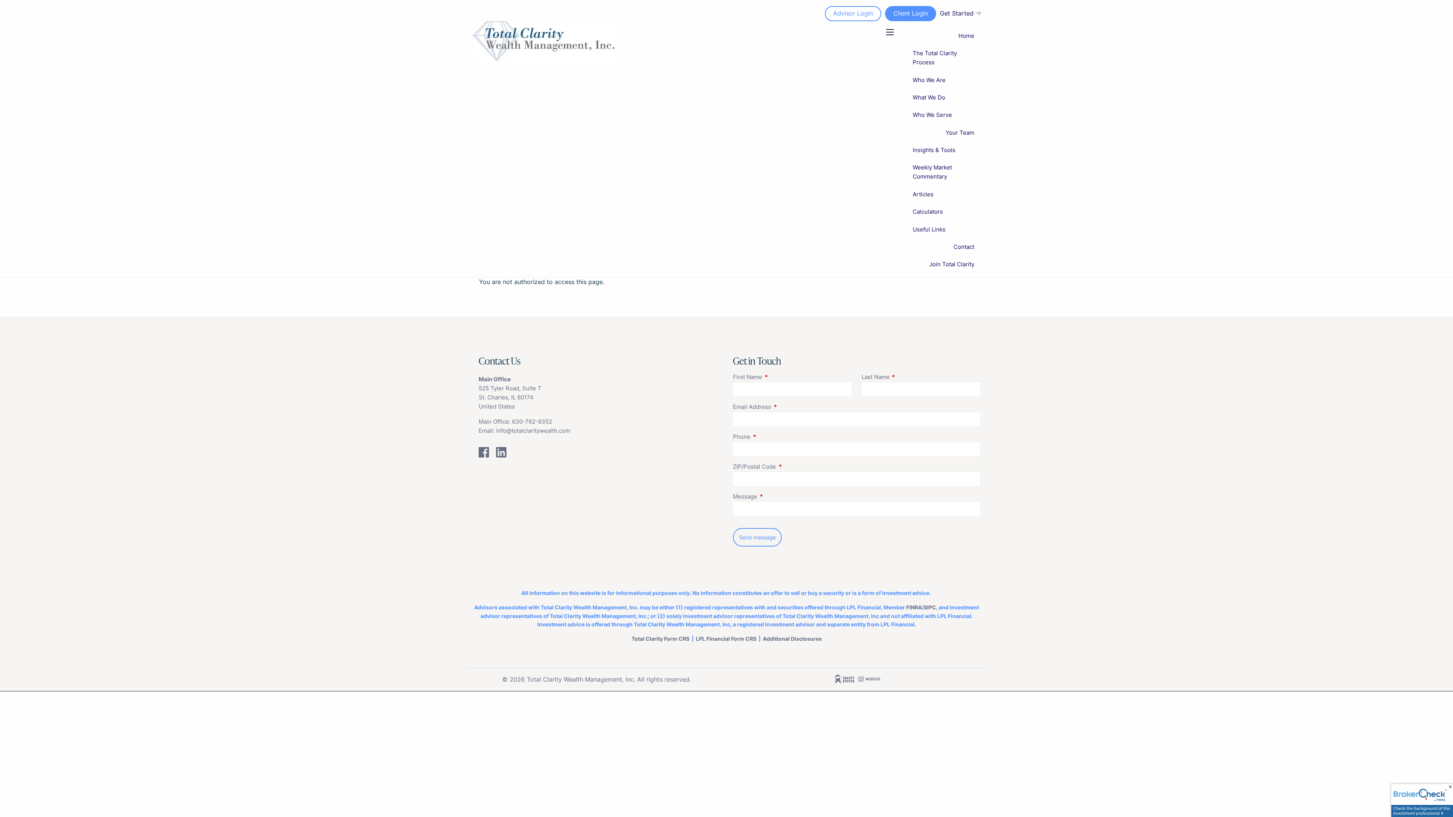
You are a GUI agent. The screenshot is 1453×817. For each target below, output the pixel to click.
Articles (923, 194)
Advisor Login (853, 13)
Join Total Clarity (951, 264)
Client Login (910, 13)
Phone (771, 436)
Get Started (957, 13)
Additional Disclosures (792, 638)
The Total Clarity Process (935, 58)
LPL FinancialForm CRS (726, 638)
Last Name (905, 377)
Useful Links (929, 229)
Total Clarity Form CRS (660, 638)
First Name (777, 377)
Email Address (781, 406)
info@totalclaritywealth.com (533, 430)
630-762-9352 (532, 421)
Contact (964, 246)
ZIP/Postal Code (784, 466)
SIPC (930, 607)
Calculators (928, 211)
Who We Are (929, 80)
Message (774, 496)
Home (966, 35)
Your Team (960, 132)
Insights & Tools (934, 150)
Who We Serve (932, 114)
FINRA (914, 607)
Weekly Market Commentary (932, 172)
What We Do (929, 97)
